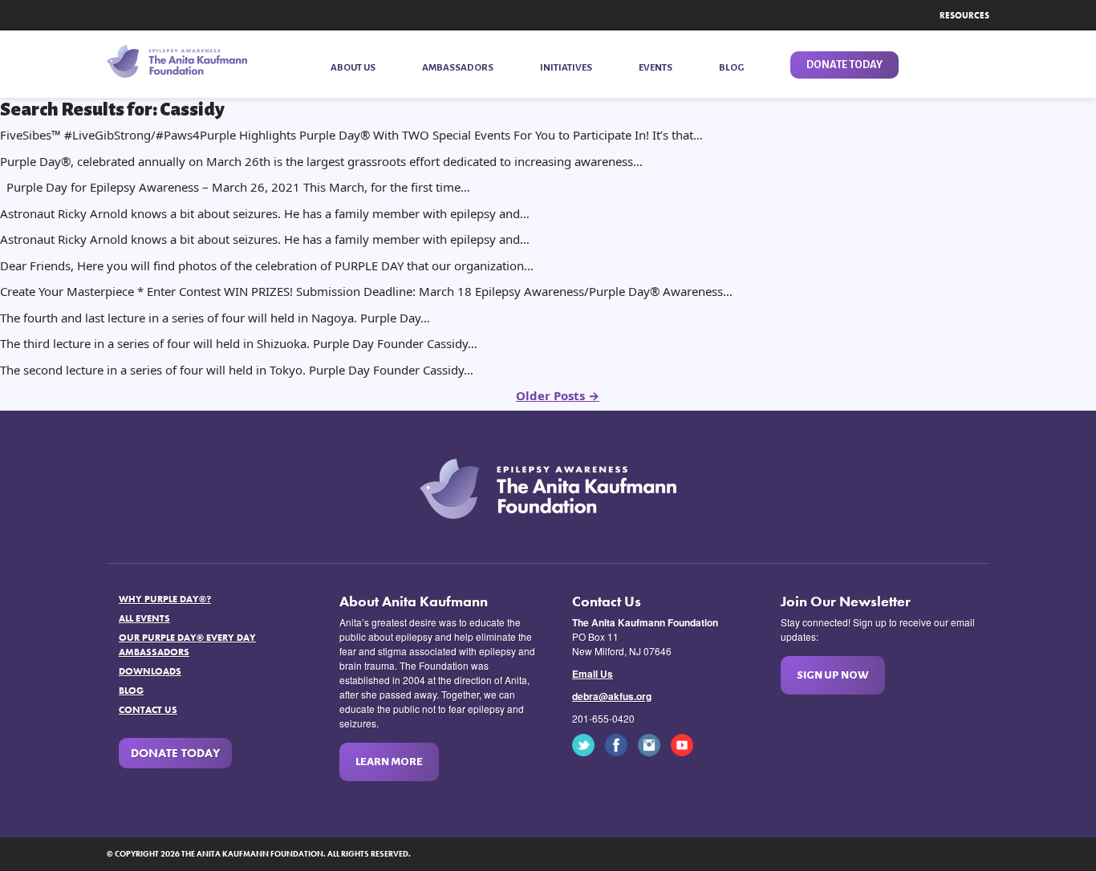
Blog (131, 690)
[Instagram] (653, 743)
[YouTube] (686, 743)
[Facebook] (620, 743)
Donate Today (175, 753)
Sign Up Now (833, 675)
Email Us (592, 673)
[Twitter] (587, 743)
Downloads (150, 671)
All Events (144, 618)
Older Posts (557, 395)
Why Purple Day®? (165, 599)
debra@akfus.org (612, 696)
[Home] (177, 61)
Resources (964, 15)
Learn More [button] (389, 762)
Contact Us (148, 709)
